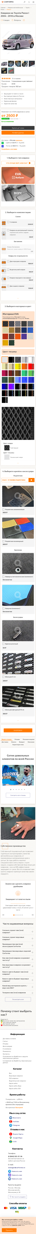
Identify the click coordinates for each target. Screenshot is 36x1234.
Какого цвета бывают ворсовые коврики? (15, 980)
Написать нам (17, 1171)
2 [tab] (14, 789)
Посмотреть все (18, 999)
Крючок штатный (11, 644)
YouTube (16, 1121)
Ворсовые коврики (16, 1076)
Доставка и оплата (9, 1038)
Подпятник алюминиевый (14, 509)
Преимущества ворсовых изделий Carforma (16, 952)
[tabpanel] (18, 775)
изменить (19, 140)
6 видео (7, 20)
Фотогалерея (7, 1046)
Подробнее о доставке (9, 149)
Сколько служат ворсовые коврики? (13, 938)
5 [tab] (22, 789)
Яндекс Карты (18, 1134)
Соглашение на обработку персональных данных (17, 1061)
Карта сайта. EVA (15, 1088)
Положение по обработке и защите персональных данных (15, 1057)
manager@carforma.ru (16, 1167)
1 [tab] (11, 789)
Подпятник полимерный (14, 541)
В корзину (18, 730)
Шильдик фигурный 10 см (14, 710)
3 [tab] (17, 789)
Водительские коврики (17, 1081)
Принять (9, 1230)
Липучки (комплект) (12, 608)
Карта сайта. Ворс (15, 1086)
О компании (7, 1049)
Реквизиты (7, 1051)
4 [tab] (19, 789)
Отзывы (5, 1044)
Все (10, 1073)
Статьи (5, 1041)
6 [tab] (25, 789)
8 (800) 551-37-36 (15, 1156)
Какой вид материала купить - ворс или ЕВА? (15, 987)
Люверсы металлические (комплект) (19, 576)
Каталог (17, 1068)
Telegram (16, 1125)
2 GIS (15, 1141)
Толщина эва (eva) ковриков (14, 993)
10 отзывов (16, 78)
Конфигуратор (18, 133)
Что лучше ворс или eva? (17, 163)
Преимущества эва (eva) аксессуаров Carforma (12, 945)
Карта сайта (13, 1083)
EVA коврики (13, 1078)
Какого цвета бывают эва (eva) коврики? (15, 973)
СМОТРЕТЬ (31, 480)
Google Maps (17, 1138)
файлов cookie (16, 1225)
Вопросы (17, 20)
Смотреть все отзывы (18, 795)
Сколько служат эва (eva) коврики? (12, 931)
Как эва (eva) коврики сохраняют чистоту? (16, 959)
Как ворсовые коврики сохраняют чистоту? (16, 966)
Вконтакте (17, 1118)
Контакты (6, 1054)
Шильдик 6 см (10, 677)
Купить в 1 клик (18, 128)
